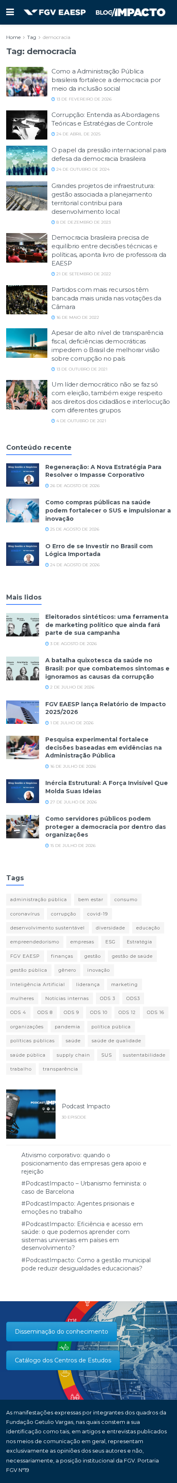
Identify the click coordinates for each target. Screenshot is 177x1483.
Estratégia (139, 942)
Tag (31, 37)
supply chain (73, 1055)
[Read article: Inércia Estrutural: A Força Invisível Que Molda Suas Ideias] (22, 791)
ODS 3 (107, 998)
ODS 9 (71, 1012)
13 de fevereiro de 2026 (83, 99)
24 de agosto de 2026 (74, 565)
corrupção (63, 914)
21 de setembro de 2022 (83, 274)
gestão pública (28, 970)
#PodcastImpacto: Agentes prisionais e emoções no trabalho (78, 1207)
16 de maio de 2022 (77, 317)
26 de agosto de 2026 (74, 485)
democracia (56, 37)
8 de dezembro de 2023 (83, 222)
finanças (62, 956)
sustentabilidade (144, 1055)
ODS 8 (45, 1012)
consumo (125, 899)
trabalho (21, 1069)
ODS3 (133, 998)
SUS (106, 1055)
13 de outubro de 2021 (81, 369)
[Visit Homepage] (94, 12)
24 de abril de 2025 (77, 134)
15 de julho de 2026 (72, 845)
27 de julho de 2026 (73, 802)
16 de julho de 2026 (72, 766)
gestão (92, 956)
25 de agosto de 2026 (74, 529)
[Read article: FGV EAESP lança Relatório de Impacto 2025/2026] (22, 712)
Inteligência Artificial (37, 984)
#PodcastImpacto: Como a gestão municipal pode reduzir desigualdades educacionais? (86, 1264)
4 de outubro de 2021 (80, 420)
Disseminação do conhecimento (61, 1331)
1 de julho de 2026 (71, 722)
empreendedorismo (34, 942)
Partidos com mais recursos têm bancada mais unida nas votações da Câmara (106, 298)
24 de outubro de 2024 (82, 169)
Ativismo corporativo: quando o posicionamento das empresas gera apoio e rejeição (84, 1163)
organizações (27, 1027)
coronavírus (25, 914)
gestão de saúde (132, 956)
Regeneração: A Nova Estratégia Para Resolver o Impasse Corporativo (103, 471)
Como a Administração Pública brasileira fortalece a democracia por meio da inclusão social (106, 79)
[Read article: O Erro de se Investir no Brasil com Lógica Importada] (22, 554)
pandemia (67, 1027)
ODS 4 (18, 1012)
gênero (67, 970)
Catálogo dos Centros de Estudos (63, 1360)
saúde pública (28, 1055)
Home (13, 37)
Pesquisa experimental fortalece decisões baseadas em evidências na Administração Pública (103, 747)
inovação (98, 970)
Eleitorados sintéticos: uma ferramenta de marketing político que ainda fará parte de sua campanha (106, 624)
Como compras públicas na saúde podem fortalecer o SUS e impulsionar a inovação (108, 510)
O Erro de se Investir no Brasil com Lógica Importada (99, 550)
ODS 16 (155, 1012)
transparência (60, 1069)
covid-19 (97, 914)
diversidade (110, 928)
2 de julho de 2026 (71, 687)
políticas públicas (32, 1041)
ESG (110, 942)
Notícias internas (67, 998)
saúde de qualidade (116, 1041)
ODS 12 (127, 1012)
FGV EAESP (25, 956)
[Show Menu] (10, 12)
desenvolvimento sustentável (47, 928)
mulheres (22, 998)
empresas (82, 942)
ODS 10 (98, 1012)
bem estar (90, 899)
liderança (88, 984)
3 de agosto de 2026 (73, 643)
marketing (124, 984)
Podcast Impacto (86, 1106)
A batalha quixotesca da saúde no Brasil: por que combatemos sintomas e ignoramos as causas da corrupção (107, 668)
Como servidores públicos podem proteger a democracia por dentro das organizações (105, 826)
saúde (73, 1041)
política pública (111, 1027)
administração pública (38, 899)
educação (148, 928)
